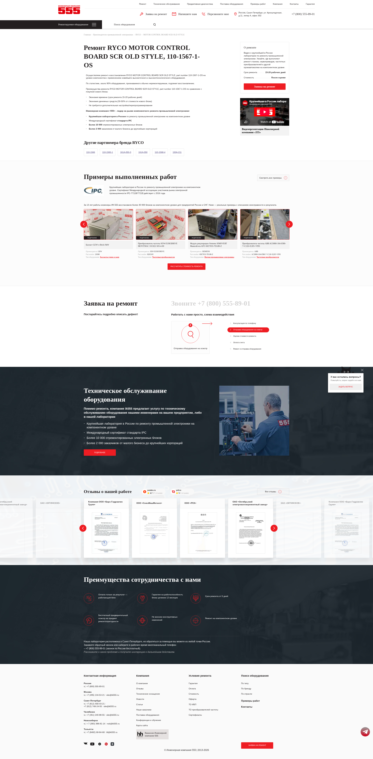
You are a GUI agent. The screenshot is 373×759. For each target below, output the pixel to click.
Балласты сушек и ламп (109, 257)
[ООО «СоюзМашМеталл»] (154, 533)
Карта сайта (142, 725)
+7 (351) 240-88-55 (96, 715)
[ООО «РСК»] (202, 533)
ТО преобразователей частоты (203, 710)
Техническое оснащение (148, 694)
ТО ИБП (192, 704)
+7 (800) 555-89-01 (303, 14)
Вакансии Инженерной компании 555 (156, 734)
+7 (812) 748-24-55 (93, 706)
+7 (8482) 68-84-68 (96, 732)
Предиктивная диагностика (200, 4)
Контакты (294, 4)
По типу (245, 683)
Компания (278, 4)
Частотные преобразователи (163, 257)
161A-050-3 (125, 152)
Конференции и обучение (148, 720)
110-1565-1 (107, 152)
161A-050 (142, 152)
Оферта (192, 699)
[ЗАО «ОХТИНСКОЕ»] (58, 533)
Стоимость (194, 694)
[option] (108, 234)
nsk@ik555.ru (113, 723)
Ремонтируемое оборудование (73, 24)
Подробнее (99, 453)
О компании (142, 683)
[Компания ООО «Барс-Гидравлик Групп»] (106, 533)
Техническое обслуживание (166, 4)
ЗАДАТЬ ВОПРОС (345, 387)
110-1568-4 (160, 152)
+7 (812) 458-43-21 (96, 704)
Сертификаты (195, 715)
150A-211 (177, 152)
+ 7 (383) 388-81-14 (96, 723)
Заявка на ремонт (257, 745)
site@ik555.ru (112, 695)
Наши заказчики (143, 710)
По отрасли (246, 694)
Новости (140, 699)
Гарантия (310, 4)
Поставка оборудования (231, 4)
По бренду (246, 688)
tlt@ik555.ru (111, 732)
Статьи (139, 704)
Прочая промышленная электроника (219, 257)
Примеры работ (258, 4)
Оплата (192, 688)
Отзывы (140, 688)
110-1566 (90, 152)
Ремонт (142, 4)
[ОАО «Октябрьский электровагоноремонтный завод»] (250, 533)
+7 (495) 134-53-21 (96, 695)
